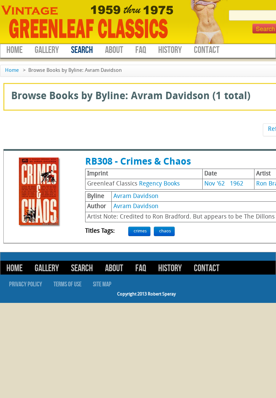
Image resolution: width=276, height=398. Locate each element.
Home (14, 50)
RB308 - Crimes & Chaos (138, 162)
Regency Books (159, 184)
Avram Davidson (136, 196)
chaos (165, 231)
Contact (206, 50)
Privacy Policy (25, 284)
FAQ (140, 50)
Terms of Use (67, 284)
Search (82, 50)
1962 (236, 184)
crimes (140, 231)
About (114, 50)
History (170, 50)
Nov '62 (214, 184)
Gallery (47, 50)
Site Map (102, 284)
